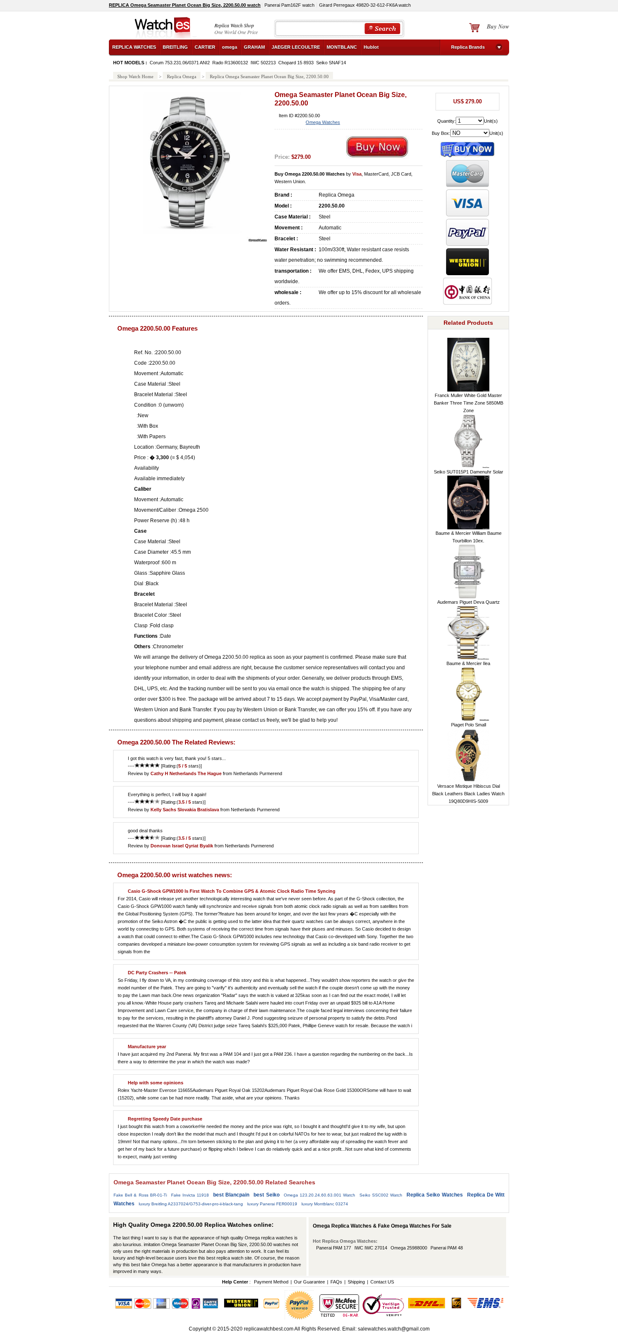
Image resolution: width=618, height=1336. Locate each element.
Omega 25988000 (409, 1247)
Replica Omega (181, 76)
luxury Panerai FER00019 (272, 1204)
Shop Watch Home (135, 76)
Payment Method (271, 1281)
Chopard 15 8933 (296, 62)
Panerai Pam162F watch (289, 5)
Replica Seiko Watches (434, 1195)
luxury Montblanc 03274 (324, 1204)
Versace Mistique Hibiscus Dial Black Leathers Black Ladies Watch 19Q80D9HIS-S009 (468, 794)
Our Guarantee (309, 1281)
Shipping (356, 1281)
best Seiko (266, 1195)
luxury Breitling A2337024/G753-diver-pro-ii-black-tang (191, 1204)
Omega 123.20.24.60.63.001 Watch (319, 1195)
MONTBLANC (342, 47)
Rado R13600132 (230, 62)
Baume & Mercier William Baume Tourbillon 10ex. (469, 537)
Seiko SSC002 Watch (380, 1195)
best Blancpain (231, 1195)
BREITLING (175, 47)
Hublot (371, 47)
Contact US (382, 1281)
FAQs (336, 1281)
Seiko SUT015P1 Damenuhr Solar (468, 471)
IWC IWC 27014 (370, 1247)
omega (229, 47)
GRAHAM (254, 47)
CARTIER (205, 47)
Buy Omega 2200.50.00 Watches (310, 173)
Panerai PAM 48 (446, 1247)
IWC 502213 (263, 62)
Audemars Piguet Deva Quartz (468, 602)
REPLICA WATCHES (134, 47)
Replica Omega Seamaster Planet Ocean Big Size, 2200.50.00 (269, 76)
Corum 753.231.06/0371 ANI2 (180, 62)
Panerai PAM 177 (333, 1247)
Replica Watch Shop (234, 25)
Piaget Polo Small (468, 724)
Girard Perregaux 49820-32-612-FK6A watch (365, 5)
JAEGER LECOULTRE (296, 47)
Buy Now (498, 26)
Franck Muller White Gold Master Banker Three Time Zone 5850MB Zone (468, 403)
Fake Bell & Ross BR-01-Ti (140, 1195)
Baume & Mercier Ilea (468, 663)
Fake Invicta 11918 (190, 1195)
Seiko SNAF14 (331, 62)
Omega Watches (323, 122)
